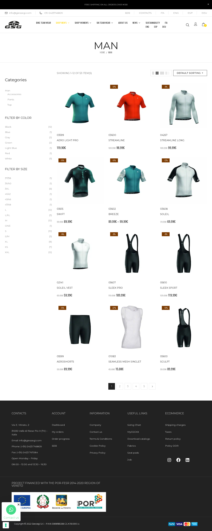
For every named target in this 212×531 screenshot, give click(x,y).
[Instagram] (169, 460)
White (8, 158)
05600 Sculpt (165, 359)
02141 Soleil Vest (65, 285)
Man (7, 90)
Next (152, 386)
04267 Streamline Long (172, 138)
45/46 (8, 199)
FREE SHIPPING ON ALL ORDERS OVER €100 (106, 4)
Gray (7, 137)
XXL (7, 252)
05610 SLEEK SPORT (168, 285)
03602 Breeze (113, 211)
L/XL (7, 215)
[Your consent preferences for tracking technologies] (6, 525)
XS (6, 246)
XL (6, 241)
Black (8, 126)
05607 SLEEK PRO (115, 285)
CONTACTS (145, 12)
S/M (7, 236)
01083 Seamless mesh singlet (124, 359)
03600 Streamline (116, 138)
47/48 (8, 204)
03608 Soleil (164, 211)
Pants (10, 99)
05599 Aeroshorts (65, 359)
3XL (7, 188)
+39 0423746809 (53, 12)
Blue (7, 132)
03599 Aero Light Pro (67, 138)
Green (8, 142)
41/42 (8, 194)
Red (7, 153)
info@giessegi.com (20, 12)
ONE (8, 225)
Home (102, 52)
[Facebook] (178, 460)
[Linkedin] (187, 460)
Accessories (14, 94)
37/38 (8, 178)
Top (9, 104)
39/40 (8, 183)
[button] (204, 25)
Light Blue (11, 147)
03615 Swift (61, 211)
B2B (127, 12)
